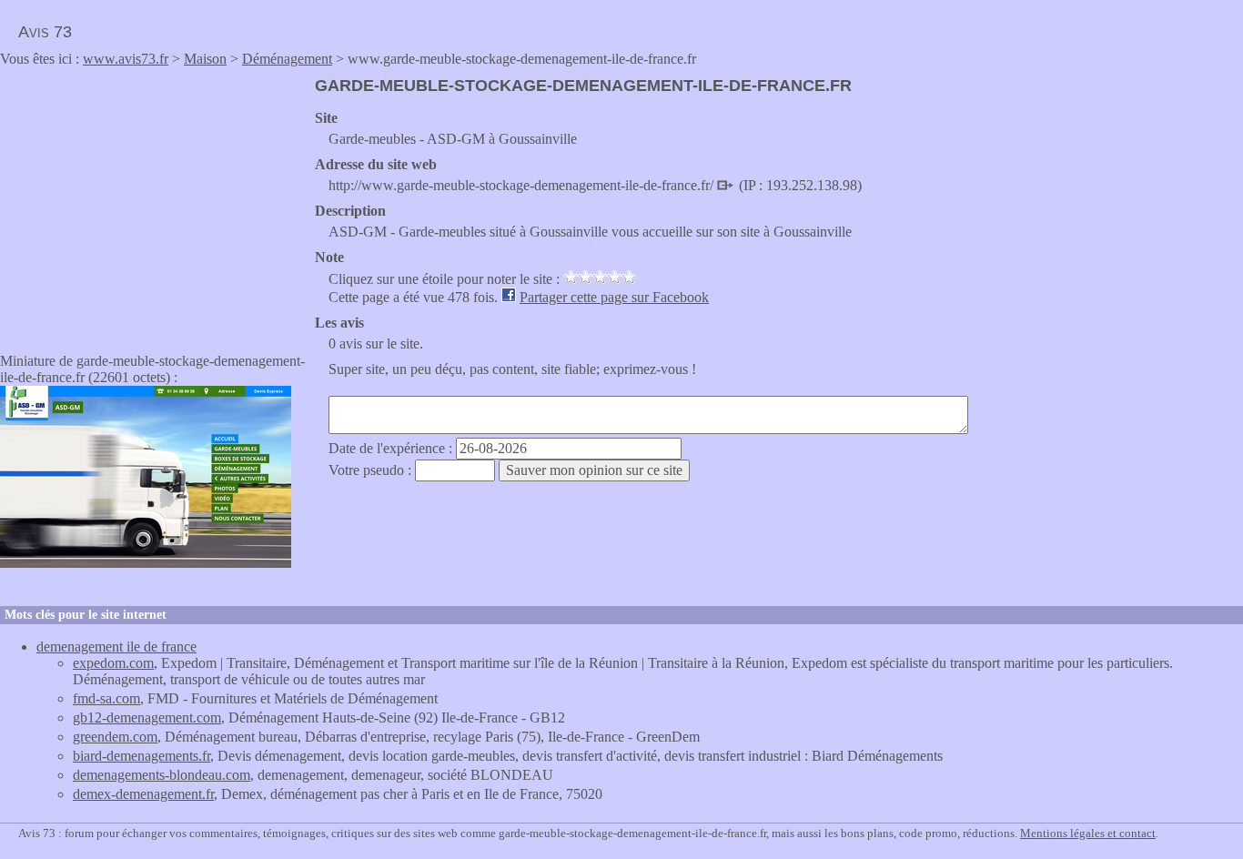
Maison (205, 58)
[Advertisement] (153, 203)
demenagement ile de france (116, 646)
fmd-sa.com (106, 698)
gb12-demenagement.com (147, 717)
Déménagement (287, 58)
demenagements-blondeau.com (161, 775)
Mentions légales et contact (1088, 833)
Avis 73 (45, 32)
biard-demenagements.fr (141, 755)
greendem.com (115, 736)
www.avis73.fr (125, 58)
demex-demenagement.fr (143, 794)
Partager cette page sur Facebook (614, 297)
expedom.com (113, 663)
